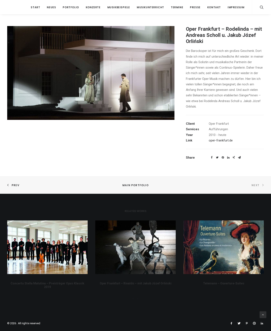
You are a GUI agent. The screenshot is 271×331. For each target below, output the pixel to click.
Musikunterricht (150, 7)
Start (35, 7)
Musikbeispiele (118, 7)
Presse (195, 7)
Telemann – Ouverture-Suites (223, 283)
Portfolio (71, 7)
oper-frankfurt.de (221, 140)
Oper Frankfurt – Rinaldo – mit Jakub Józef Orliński (135, 283)
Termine (177, 7)
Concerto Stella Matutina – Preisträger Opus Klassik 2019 (47, 285)
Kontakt (214, 7)
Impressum (236, 7)
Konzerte (93, 7)
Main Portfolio (135, 185)
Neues (51, 7)
